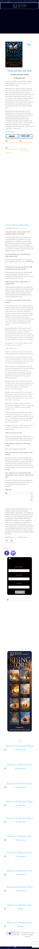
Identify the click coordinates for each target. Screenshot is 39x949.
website (16, 537)
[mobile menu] (36, 4)
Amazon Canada (23, 151)
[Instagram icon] (20, 939)
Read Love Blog (21, 228)
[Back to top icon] (19, 741)
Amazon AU (8, 152)
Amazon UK (22, 149)
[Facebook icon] (18, 939)
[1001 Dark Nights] (19, 5)
